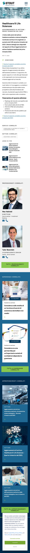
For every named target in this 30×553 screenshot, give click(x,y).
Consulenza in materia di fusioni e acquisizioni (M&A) (14, 129)
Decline (15, 546)
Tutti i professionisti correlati (15, 265)
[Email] (3, 220)
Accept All (15, 542)
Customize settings (15, 538)
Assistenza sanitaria (10, 136)
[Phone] (7, 220)
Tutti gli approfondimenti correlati (15, 509)
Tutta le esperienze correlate (15, 369)
